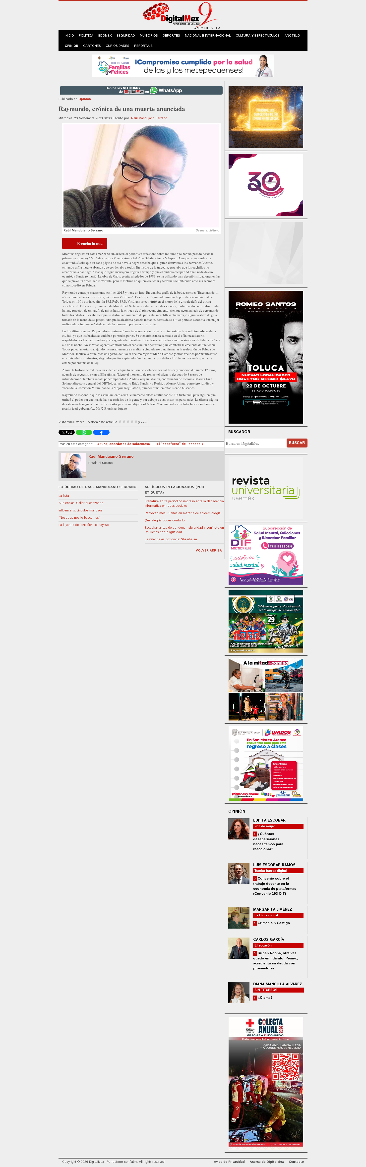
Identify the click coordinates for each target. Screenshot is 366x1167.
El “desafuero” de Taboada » (180, 444)
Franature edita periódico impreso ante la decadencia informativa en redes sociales (184, 503)
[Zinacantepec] (266, 620)
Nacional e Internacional (208, 35)
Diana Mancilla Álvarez (277, 984)
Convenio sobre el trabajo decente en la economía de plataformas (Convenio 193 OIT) (274, 885)
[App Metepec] (183, 65)
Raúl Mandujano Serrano (149, 118)
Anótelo (292, 35)
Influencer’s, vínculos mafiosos (81, 510)
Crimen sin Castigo (273, 923)
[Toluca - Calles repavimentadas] (266, 688)
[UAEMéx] (266, 487)
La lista (64, 496)
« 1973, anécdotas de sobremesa (124, 444)
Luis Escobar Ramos (274, 865)
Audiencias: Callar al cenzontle (81, 503)
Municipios (149, 35)
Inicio (69, 35)
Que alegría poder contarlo (165, 520)
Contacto (296, 1162)
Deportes (171, 35)
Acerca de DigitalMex (267, 1162)
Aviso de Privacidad (229, 1162)
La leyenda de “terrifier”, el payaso (84, 525)
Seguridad (126, 35)
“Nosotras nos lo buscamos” (79, 517)
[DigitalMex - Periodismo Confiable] (183, 16)
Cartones (92, 46)
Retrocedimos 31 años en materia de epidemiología (183, 513)
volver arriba (209, 550)
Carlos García (268, 939)
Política (86, 35)
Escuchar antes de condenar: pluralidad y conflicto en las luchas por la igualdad (184, 530)
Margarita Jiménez (272, 909)
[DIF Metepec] (266, 554)
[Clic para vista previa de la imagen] (141, 175)
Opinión (71, 46)
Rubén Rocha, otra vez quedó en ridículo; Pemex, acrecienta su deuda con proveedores (275, 960)
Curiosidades (117, 46)
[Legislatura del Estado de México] (266, 116)
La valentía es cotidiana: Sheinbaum (171, 539)
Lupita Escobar (269, 820)
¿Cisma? (265, 998)
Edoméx (105, 35)
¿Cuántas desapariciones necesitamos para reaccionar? (268, 841)
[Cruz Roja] (266, 1082)
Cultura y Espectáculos (258, 35)
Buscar (297, 443)
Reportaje (143, 46)
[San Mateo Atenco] (266, 762)
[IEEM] (266, 184)
